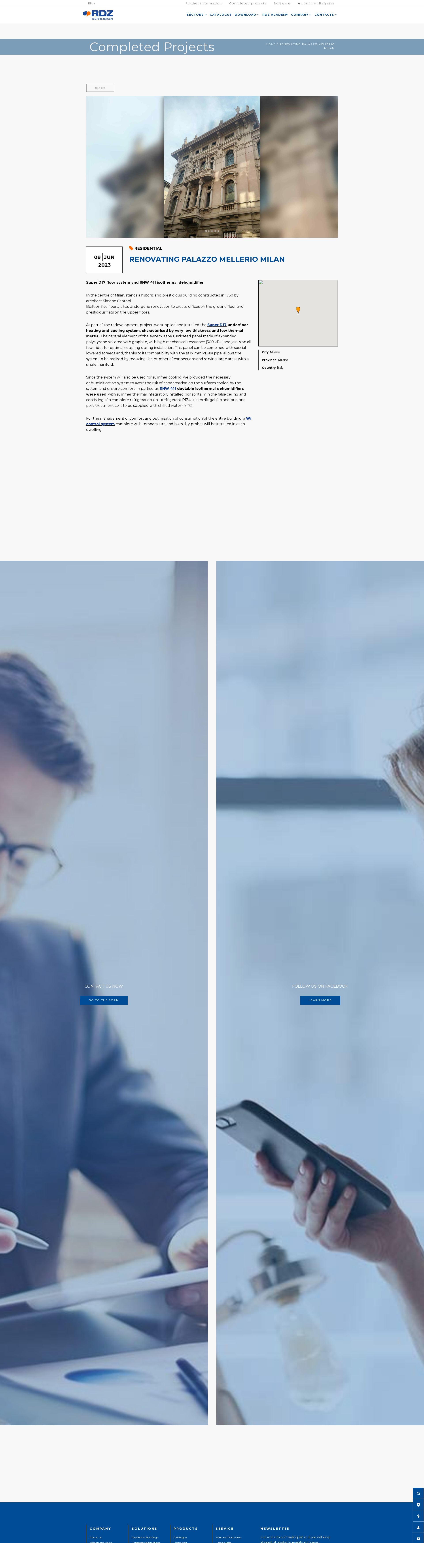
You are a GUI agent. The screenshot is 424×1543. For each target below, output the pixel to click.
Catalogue (221, 14)
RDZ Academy (275, 14)
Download (246, 14)
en (90, 3)
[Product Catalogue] (418, 1516)
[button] (298, 310)
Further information (204, 3)
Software (282, 3)
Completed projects (247, 3)
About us (95, 1537)
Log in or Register (318, 3)
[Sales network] (418, 1505)
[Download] (418, 1527)
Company (300, 14)
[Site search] (418, 1493)
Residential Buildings (145, 1537)
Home (271, 44)
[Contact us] (418, 1538)
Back (101, 88)
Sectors (196, 14)
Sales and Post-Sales (228, 1537)
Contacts (324, 14)
